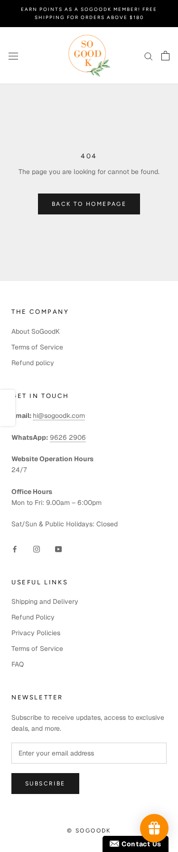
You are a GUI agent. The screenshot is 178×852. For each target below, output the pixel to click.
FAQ (17, 664)
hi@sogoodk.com (59, 415)
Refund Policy (33, 617)
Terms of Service (37, 347)
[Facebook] (14, 548)
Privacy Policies (35, 633)
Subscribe (45, 783)
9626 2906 (68, 437)
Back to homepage (89, 204)
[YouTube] (58, 548)
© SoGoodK (89, 830)
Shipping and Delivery (44, 601)
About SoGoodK (35, 331)
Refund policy (32, 362)
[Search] (148, 56)
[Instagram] (36, 548)
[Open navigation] (13, 55)
